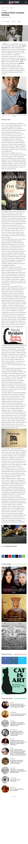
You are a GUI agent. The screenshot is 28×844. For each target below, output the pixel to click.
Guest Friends (14, 616)
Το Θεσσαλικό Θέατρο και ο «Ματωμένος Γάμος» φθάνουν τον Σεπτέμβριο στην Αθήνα (14, 590)
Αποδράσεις (12, 758)
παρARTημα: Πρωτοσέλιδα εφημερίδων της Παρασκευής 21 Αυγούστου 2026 (18, 771)
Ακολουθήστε (14, 657)
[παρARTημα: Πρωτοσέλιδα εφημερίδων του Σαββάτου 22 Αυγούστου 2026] (14, 636)
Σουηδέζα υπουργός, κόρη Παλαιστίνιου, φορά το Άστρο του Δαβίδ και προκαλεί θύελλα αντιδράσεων (18, 742)
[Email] (16, 556)
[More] (19, 21)
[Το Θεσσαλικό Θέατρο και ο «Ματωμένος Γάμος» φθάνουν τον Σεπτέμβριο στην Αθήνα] (14, 580)
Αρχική (2, 7)
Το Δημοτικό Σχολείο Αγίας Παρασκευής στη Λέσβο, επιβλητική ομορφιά (16, 762)
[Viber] (20, 556)
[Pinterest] (9, 556)
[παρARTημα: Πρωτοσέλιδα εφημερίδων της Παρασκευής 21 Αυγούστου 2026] (5, 770)
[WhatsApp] (23, 556)
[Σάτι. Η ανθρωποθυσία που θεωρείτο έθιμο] (5, 789)
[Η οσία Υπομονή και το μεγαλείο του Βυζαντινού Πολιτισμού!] (14, 608)
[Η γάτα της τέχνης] (14, 2)
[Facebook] (2, 556)
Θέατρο (14, 587)
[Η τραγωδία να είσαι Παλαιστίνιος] (5, 780)
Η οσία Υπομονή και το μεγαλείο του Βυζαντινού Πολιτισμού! (14, 619)
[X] (6, 556)
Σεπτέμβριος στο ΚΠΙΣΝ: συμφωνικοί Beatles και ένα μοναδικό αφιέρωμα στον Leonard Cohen (17, 733)
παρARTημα (14, 644)
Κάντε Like (5, 657)
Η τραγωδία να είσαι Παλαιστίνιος (15, 780)
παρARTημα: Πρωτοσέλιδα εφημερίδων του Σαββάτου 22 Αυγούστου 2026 (14, 647)
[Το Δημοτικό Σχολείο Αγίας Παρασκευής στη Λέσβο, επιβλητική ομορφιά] (5, 761)
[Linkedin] (13, 556)
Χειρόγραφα (12, 787)
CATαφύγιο (11, 7)
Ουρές (6, 7)
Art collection (13, 729)
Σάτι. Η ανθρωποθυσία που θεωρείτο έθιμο (17, 789)
